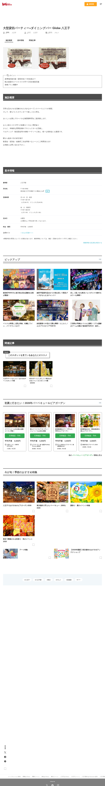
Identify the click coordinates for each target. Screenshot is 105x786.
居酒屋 (69, 580)
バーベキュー (77, 455)
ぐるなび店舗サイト (27, 233)
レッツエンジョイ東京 (14, 776)
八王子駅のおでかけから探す (90, 776)
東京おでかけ (45, 776)
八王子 (27, 580)
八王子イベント (75, 776)
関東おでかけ (26, 776)
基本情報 (9, 170)
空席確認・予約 (14, 436)
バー (79, 580)
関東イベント (36, 776)
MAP (47, 191)
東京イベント (54, 776)
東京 (49, 580)
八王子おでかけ (64, 776)
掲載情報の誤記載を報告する (92, 243)
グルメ (59, 580)
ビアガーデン (88, 455)
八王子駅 (39, 580)
